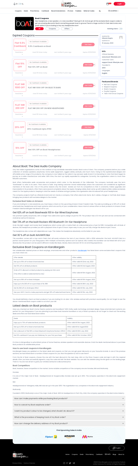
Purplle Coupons (110, 91)
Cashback (45, 11)
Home (67, 454)
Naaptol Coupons (110, 87)
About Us (121, 454)
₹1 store (70, 11)
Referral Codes (89, 11)
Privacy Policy (17, 463)
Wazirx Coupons (110, 89)
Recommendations (58, 11)
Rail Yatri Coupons (110, 84)
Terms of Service (29, 463)
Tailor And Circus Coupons (113, 93)
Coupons (18, 11)
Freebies (78, 11)
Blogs (114, 454)
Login (119, 4)
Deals (26, 11)
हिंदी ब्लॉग (107, 454)
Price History (34, 11)
